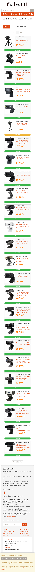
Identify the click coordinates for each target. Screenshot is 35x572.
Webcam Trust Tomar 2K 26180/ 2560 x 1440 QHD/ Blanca (23, 226)
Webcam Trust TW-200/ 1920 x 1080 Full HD (22, 242)
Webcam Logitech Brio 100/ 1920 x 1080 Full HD (23, 276)
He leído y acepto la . (16, 520)
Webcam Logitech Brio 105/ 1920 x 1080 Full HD (23, 174)
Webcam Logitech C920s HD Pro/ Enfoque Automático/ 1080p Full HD (23, 361)
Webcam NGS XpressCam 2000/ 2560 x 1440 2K (23, 191)
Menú (6, 14)
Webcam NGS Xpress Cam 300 (22, 56)
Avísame (17, 134)
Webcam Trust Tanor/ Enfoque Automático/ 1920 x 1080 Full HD (22, 141)
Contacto (23, 14)
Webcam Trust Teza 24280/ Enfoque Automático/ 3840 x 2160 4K (23, 412)
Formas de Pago (24, 533)
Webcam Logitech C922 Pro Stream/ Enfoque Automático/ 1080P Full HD (23, 327)
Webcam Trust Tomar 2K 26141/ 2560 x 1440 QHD (23, 208)
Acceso (14, 14)
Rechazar (12, 558)
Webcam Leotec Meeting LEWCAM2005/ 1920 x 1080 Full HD (23, 74)
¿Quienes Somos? (24, 535)
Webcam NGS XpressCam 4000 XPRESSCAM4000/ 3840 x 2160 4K (23, 260)
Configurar (5, 558)
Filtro (5, 27)
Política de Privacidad (11, 516)
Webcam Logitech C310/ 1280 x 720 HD (23, 157)
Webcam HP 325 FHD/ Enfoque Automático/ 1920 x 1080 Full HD (22, 40)
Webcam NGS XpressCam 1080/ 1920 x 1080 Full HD (23, 90)
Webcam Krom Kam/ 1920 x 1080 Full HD (22, 124)
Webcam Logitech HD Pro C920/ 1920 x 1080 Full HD (23, 343)
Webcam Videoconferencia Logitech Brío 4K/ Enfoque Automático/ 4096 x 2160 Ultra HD (23, 430)
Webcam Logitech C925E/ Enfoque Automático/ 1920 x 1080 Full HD (23, 310)
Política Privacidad (8, 531)
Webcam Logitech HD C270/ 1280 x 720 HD (22, 107)
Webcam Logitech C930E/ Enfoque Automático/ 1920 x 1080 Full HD (23, 395)
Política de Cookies (24, 531)
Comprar (17, 50)
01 (17, 32)
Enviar (24, 524)
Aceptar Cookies (21, 558)
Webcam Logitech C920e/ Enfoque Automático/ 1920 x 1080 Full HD (23, 378)
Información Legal (24, 529)
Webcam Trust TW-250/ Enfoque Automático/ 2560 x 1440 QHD (22, 293)
